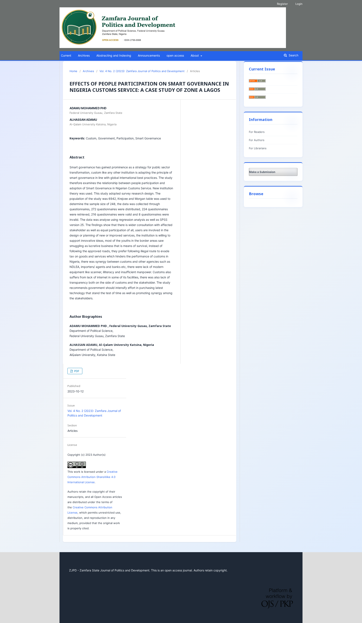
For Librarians (257, 148)
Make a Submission (262, 172)
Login (299, 3)
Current (66, 55)
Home (73, 71)
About (195, 55)
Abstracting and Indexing (113, 55)
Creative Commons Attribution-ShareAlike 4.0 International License (92, 477)
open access (175, 55)
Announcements (149, 55)
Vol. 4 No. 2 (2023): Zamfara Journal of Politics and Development (142, 71)
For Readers (257, 132)
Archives (84, 55)
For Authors (256, 140)
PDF (76, 371)
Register (282, 3)
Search (293, 55)
